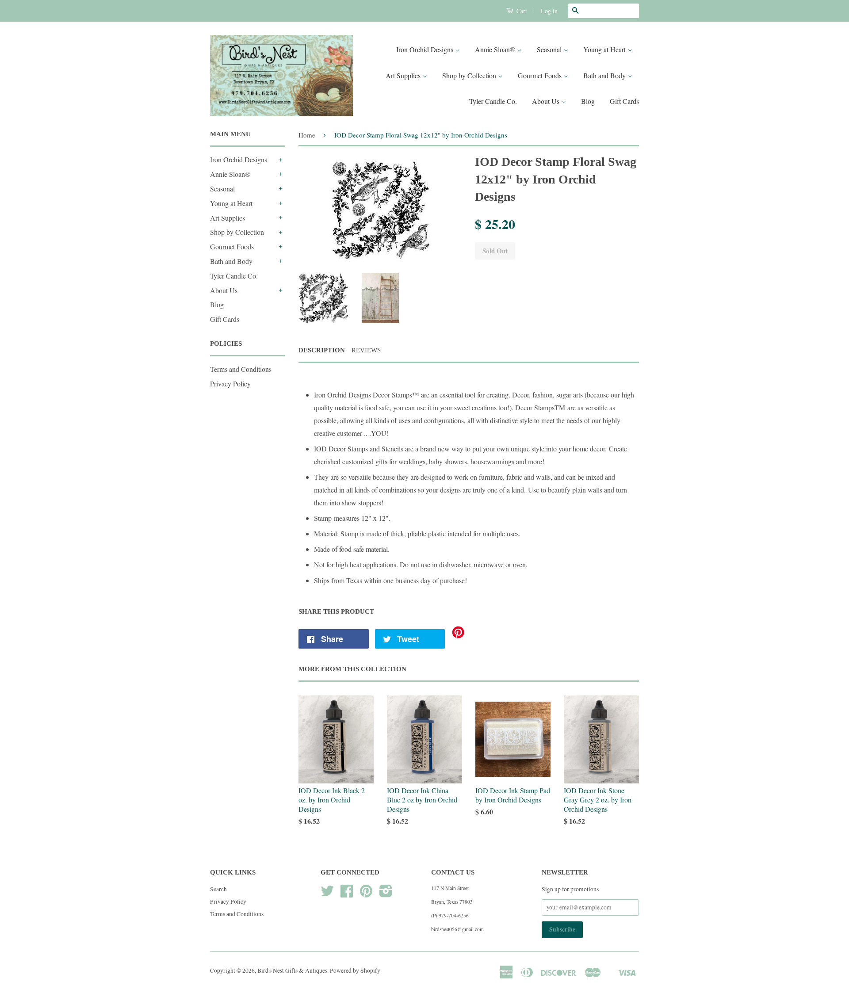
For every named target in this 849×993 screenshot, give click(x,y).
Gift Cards (624, 101)
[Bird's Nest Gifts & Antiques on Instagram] (386, 894)
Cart (521, 11)
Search (218, 889)
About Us (546, 101)
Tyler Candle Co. (493, 101)
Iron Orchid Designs (425, 49)
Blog (588, 101)
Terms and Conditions (241, 369)
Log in (549, 11)
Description (321, 350)
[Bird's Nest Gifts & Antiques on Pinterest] (366, 894)
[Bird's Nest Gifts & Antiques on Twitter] (327, 894)
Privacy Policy (230, 383)
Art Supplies (404, 75)
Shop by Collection (470, 75)
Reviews (366, 350)
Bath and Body (605, 75)
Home (306, 134)
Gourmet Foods (540, 75)
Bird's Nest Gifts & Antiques (292, 970)
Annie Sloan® (496, 49)
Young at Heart (605, 49)
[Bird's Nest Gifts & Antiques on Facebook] (346, 894)
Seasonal (550, 49)
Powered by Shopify (355, 970)
